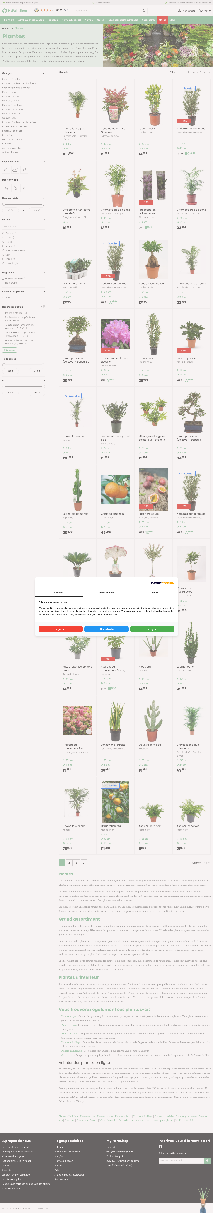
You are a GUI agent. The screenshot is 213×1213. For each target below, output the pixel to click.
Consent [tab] (58, 592)
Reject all (60, 629)
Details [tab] (154, 592)
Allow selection (106, 629)
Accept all (152, 629)
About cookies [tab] (106, 592)
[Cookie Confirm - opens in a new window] (162, 583)
